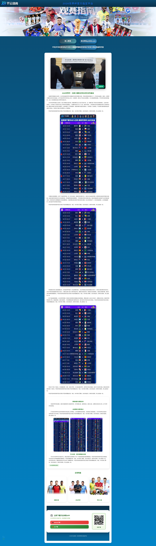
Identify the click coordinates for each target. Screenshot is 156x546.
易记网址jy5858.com (88, 41)
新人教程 (68, 41)
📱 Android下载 (56, 522)
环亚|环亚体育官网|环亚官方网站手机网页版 (67, 47)
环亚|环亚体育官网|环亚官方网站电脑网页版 (88, 47)
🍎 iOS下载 (55, 526)
